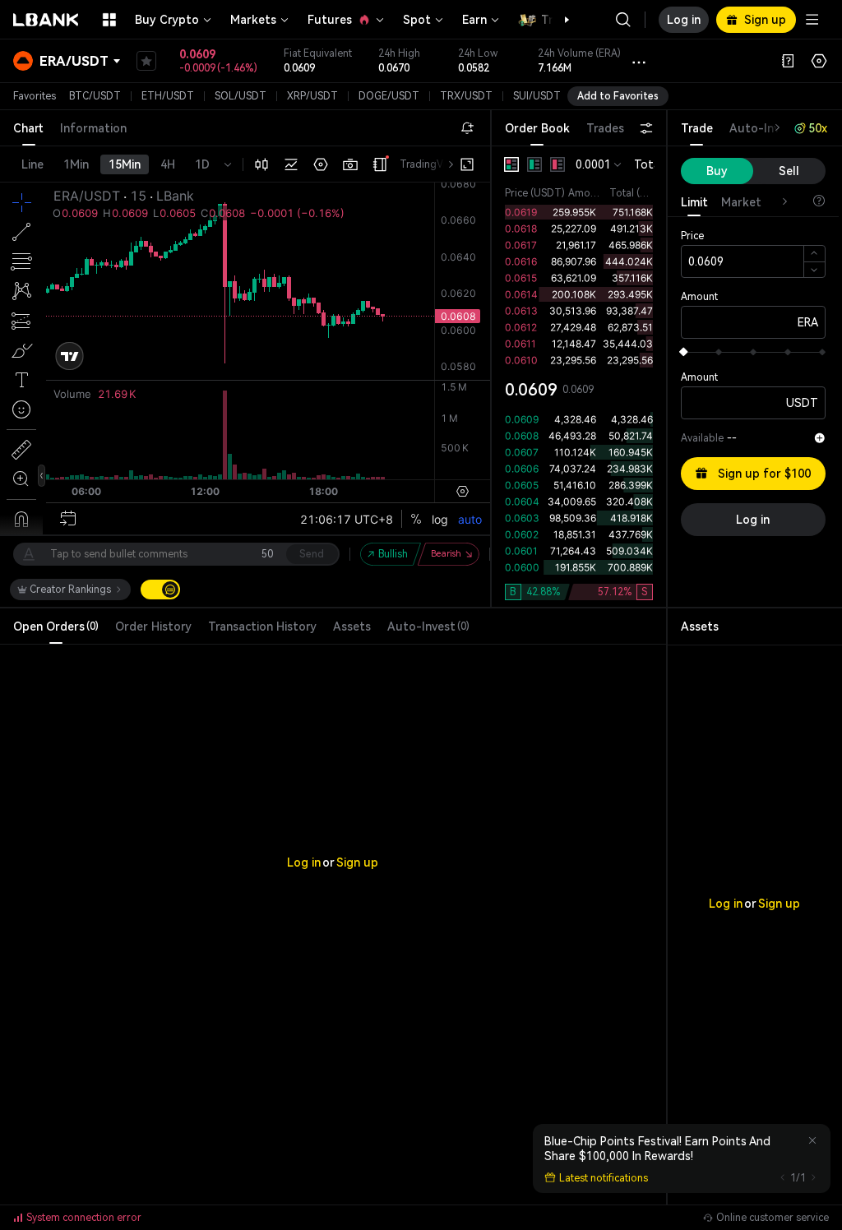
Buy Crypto (167, 19)
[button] (558, 19)
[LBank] (46, 19)
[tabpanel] (579, 376)
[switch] (160, 589)
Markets (253, 19)
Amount (699, 297)
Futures (330, 19)
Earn (474, 19)
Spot (417, 19)
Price (692, 236)
